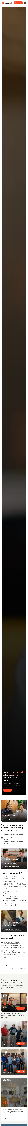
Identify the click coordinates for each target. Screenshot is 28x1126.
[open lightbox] (14, 1003)
